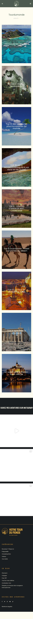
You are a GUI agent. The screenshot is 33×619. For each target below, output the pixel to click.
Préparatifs (5, 551)
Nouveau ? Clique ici (8, 549)
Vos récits (5, 559)
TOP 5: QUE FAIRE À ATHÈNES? (16, 332)
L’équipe (4, 575)
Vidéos (4, 556)
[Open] (16, 431)
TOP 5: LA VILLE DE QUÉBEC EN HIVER (16, 291)
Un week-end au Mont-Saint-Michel (16, 373)
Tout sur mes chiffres (8, 580)
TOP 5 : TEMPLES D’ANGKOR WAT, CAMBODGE (16, 208)
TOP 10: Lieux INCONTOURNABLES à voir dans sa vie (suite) (16, 167)
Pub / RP (4, 578)
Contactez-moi (6, 583)
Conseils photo (6, 554)
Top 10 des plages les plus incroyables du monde (16, 126)
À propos (4, 573)
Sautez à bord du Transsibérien (16, 85)
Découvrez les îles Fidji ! (16, 44)
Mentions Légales (7, 606)
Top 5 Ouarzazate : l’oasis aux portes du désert (16, 249)
